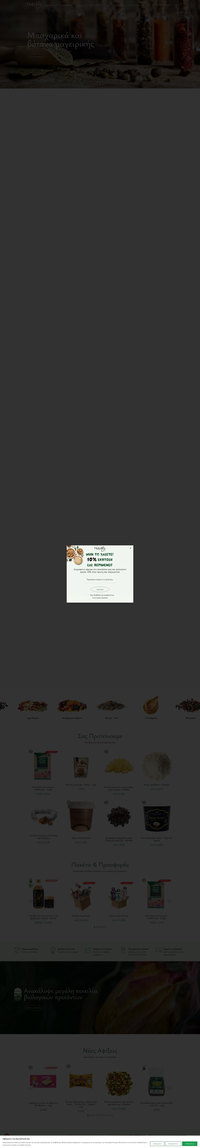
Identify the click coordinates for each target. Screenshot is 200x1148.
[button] (130, 548)
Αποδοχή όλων (189, 1144)
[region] (100, 1142)
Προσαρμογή (157, 1144)
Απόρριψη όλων (173, 1144)
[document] (100, 574)
